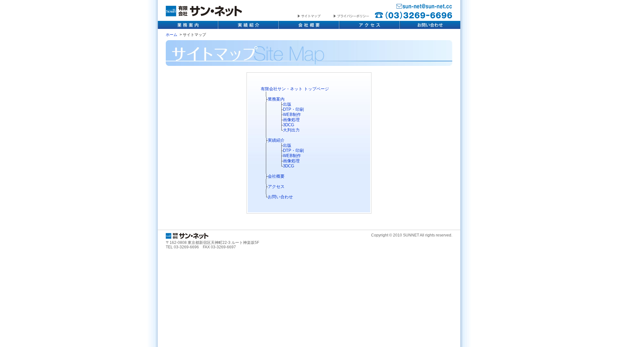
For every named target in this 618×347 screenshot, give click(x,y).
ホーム (171, 34)
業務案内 (276, 99)
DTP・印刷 (293, 109)
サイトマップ (315, 16)
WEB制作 (292, 114)
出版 (287, 104)
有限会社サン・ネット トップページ (295, 88)
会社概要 (309, 25)
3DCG (288, 124)
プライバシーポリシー (351, 16)
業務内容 (188, 25)
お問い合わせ (430, 25)
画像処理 (291, 119)
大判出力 (291, 130)
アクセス (369, 25)
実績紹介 (248, 25)
